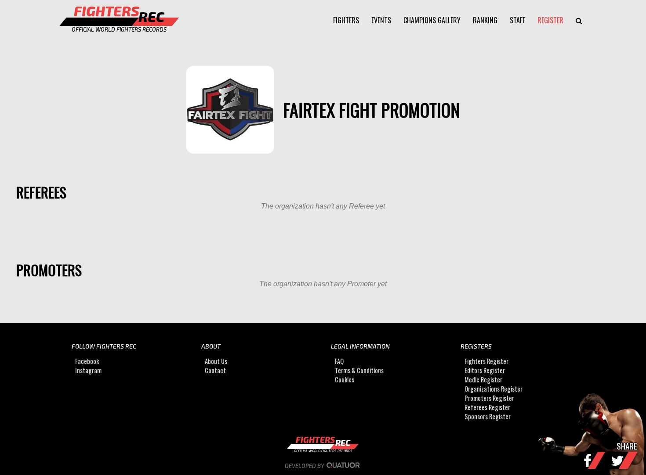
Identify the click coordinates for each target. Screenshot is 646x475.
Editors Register (485, 370)
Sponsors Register (488, 416)
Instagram (88, 370)
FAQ (339, 361)
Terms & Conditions (359, 370)
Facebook (87, 361)
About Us (216, 361)
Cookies (344, 379)
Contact (215, 370)
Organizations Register (494, 389)
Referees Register (487, 407)
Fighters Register (486, 361)
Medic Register (483, 379)
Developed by (305, 465)
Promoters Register (489, 398)
